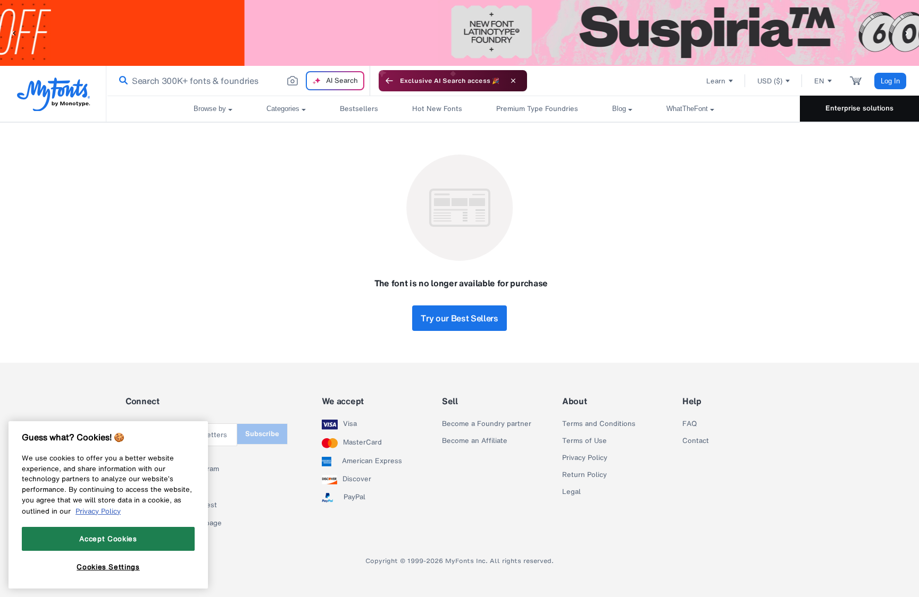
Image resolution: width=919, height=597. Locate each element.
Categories (282, 109)
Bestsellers (359, 109)
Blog (619, 109)
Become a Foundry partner (486, 424)
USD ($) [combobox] (769, 81)
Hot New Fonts (437, 109)
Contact (695, 441)
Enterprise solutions (859, 108)
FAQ (689, 424)
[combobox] (238, 81)
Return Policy (584, 475)
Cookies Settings (108, 566)
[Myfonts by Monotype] (53, 94)
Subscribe (262, 434)
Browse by (210, 109)
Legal (571, 492)
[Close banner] (513, 80)
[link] (121, 80)
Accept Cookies (108, 538)
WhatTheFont (687, 109)
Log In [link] (890, 81)
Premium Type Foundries (537, 109)
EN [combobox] (819, 81)
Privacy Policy (584, 458)
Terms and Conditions (599, 424)
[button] (13, 32)
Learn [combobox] (715, 81)
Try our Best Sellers (459, 318)
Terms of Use (584, 441)
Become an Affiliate (474, 441)
